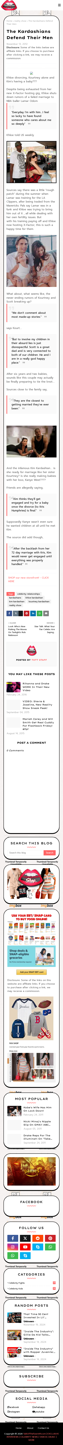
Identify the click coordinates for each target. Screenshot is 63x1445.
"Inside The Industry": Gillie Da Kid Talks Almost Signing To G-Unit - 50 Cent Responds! (38, 1333)
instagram (14, 1411)
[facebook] (12, 1238)
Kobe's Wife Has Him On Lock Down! (37, 1109)
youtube (39, 1411)
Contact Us (43, 1428)
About (30, 1428)
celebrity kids (32, 1288)
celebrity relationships (28, 593)
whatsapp (39, 1407)
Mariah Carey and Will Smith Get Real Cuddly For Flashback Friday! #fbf (38, 724)
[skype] (37, 1247)
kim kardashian (16, 601)
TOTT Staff (39, 660)
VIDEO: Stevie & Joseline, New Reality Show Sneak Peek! (37, 704)
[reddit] (37, 1238)
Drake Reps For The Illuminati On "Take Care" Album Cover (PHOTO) (36, 1137)
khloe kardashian (34, 597)
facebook (14, 1407)
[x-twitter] (25, 1238)
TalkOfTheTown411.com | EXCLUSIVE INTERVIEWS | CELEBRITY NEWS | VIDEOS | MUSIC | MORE (33, 1437)
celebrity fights (32, 1283)
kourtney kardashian (39, 601)
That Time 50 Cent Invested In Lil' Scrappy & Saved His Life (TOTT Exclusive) (37, 1316)
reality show (20, 20)
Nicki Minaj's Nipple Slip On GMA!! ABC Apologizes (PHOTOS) (38, 1123)
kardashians (15, 597)
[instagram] (12, 1247)
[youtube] (25, 1247)
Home (9, 20)
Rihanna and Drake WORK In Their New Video (36, 687)
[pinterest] (50, 1238)
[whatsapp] (50, 1247)
